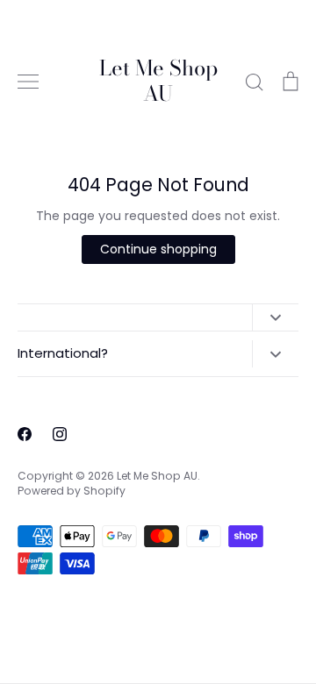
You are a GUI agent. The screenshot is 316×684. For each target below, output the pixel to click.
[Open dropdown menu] (275, 317)
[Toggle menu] (28, 81)
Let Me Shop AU (158, 81)
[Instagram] (59, 434)
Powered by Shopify (72, 490)
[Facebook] (24, 434)
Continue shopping (158, 249)
